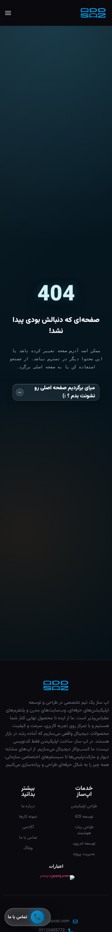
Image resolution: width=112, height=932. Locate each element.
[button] (8, 13)
